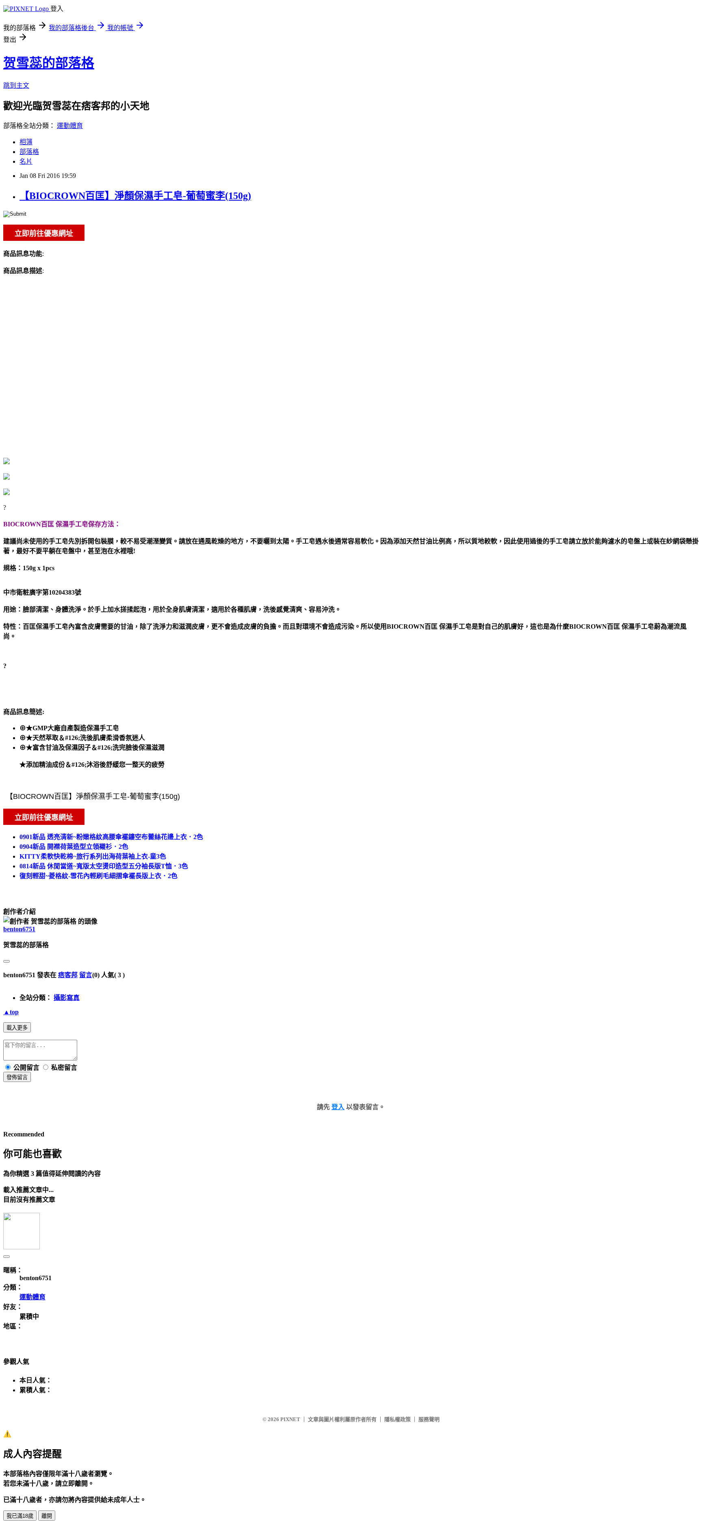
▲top (11, 1011)
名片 (26, 161)
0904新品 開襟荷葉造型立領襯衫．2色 (74, 846)
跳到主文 (16, 85)
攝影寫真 (67, 997)
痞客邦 (68, 975)
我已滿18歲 (19, 1516)
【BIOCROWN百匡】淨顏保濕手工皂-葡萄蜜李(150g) (135, 195)
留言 (85, 975)
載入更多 (17, 1028)
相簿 (26, 141)
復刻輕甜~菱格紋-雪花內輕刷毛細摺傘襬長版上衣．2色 (99, 875)
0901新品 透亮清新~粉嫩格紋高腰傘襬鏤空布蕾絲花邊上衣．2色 (111, 836)
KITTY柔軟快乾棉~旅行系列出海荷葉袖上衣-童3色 (93, 856)
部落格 (29, 151)
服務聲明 (429, 1419)
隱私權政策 (397, 1419)
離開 (46, 1516)
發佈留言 (17, 1077)
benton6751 (19, 929)
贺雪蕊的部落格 (48, 63)
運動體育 (70, 125)
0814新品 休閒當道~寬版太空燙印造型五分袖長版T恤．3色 (104, 866)
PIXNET (290, 1419)
